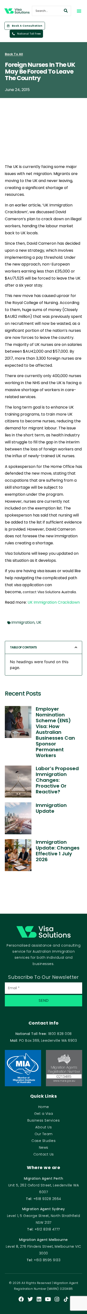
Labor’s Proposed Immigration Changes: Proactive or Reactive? (57, 780)
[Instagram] (57, 1299)
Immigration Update (51, 808)
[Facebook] (21, 1299)
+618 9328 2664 (47, 1198)
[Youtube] (48, 1299)
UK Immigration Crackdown (54, 602)
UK (38, 622)
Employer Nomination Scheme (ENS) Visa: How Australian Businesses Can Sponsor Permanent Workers (55, 732)
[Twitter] (30, 1299)
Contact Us (43, 1154)
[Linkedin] (39, 1299)
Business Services (43, 1120)
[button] (79, 11)
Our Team (44, 1134)
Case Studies (43, 1140)
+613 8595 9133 (47, 1260)
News (43, 1147)
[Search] (66, 11)
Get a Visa (43, 1113)
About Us (43, 1127)
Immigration (23, 622)
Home (43, 1106)
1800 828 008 (60, 1033)
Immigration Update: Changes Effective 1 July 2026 (58, 851)
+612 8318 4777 (47, 1229)
